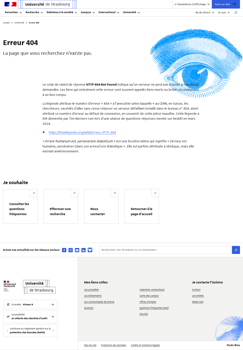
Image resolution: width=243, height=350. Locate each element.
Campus (86, 12)
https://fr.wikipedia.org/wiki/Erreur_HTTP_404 (82, 132)
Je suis (222, 12)
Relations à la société (60, 12)
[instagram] (71, 250)
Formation (11, 12)
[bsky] (90, 250)
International (107, 12)
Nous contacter (97, 211)
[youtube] (77, 250)
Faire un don (222, 4)
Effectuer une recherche (60, 211)
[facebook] (64, 250)
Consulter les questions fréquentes (19, 209)
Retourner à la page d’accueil (141, 211)
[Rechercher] (236, 13)
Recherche (32, 12)
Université (129, 12)
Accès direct (203, 12)
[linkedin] (83, 250)
